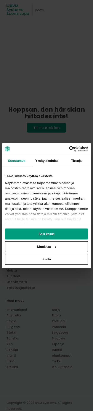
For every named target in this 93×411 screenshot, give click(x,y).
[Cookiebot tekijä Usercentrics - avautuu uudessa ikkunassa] (69, 149)
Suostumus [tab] (17, 161)
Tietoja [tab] (76, 161)
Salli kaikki (46, 234)
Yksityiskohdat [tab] (46, 161)
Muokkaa (44, 246)
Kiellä (46, 259)
